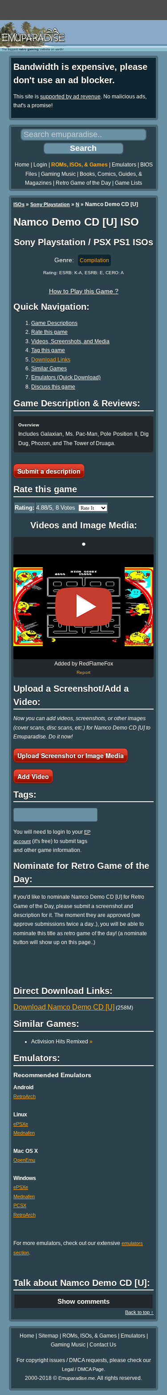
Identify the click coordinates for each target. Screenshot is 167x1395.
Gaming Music (58, 174)
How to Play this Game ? (83, 291)
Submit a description (49, 470)
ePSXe (20, 1124)
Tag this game (48, 350)
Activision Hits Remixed (62, 1041)
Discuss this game (53, 387)
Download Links (50, 360)
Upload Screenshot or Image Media (70, 755)
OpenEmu (24, 1160)
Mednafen (24, 1132)
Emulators (124, 165)
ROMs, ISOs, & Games (79, 165)
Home (22, 165)
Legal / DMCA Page (83, 1369)
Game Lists (128, 183)
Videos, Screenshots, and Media (70, 341)
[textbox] (52, 815)
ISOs (18, 204)
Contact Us (103, 1345)
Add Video (33, 776)
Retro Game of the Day (83, 183)
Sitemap (48, 1336)
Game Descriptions (54, 323)
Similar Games (49, 368)
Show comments (83, 1301)
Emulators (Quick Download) (66, 377)
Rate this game (49, 332)
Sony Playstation (50, 204)
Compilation (94, 260)
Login (40, 165)
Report (83, 672)
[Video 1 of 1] (83, 606)
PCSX (19, 1205)
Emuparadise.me (76, 1378)
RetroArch (24, 1096)
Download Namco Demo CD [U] (63, 1007)
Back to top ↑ (139, 1312)
